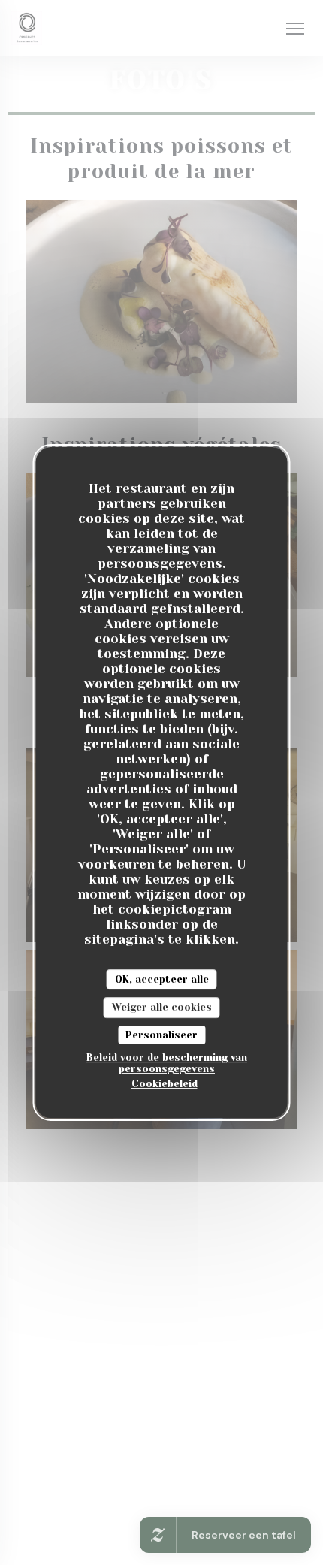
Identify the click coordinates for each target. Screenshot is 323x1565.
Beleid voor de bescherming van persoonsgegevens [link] (166, 1063)
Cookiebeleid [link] (164, 1083)
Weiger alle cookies (162, 1007)
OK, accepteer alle (162, 979)
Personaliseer (161, 1035)
